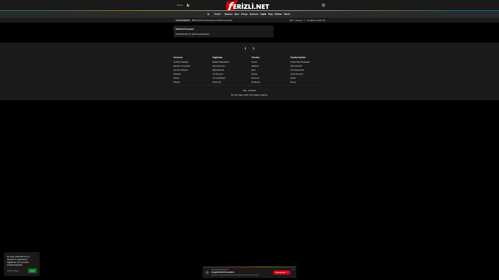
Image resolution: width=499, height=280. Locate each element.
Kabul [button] (32, 271)
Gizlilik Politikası (13, 271)
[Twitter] (254, 48)
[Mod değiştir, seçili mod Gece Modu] (188, 5)
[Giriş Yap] (323, 5)
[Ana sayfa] (208, 14)
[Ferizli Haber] (249, 5)
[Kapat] (293, 269)
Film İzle (180, 5)
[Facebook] (245, 48)
